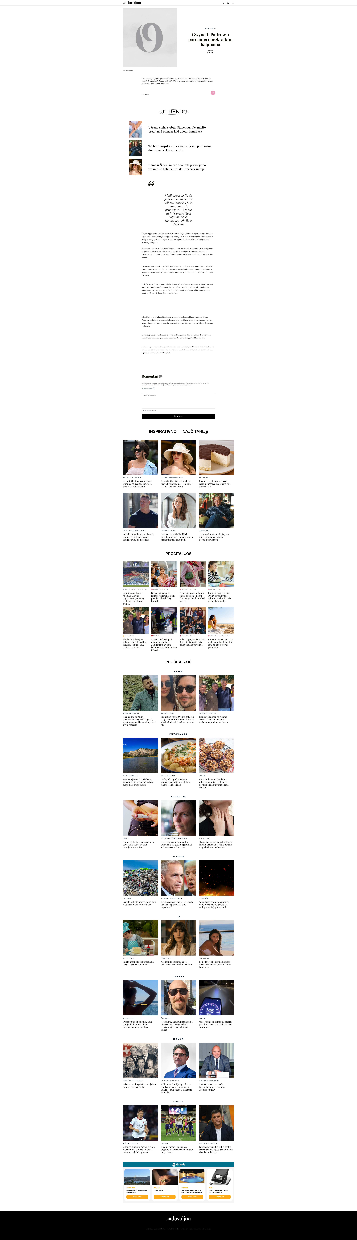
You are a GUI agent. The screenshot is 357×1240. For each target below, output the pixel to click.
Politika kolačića (205, 1229)
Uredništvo (170, 1229)
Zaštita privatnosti (182, 1229)
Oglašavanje (194, 1229)
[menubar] (228, 3)
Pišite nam (149, 1229)
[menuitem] (228, 3)
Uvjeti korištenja (159, 1229)
